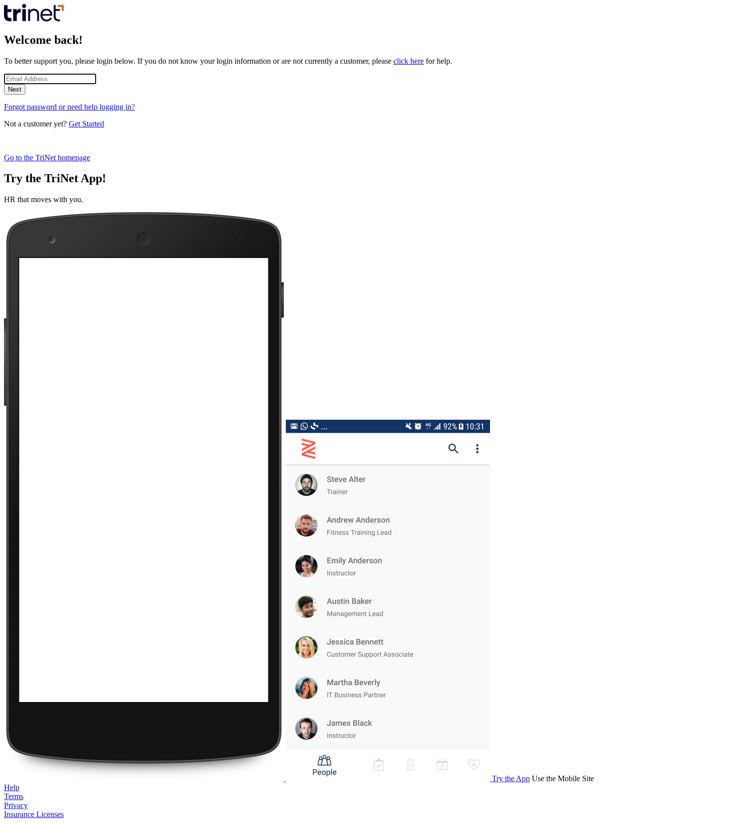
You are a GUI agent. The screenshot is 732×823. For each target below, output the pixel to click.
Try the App (511, 778)
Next (14, 89)
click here (408, 61)
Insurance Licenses (34, 814)
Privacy (16, 805)
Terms (13, 796)
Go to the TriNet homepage (47, 157)
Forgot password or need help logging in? (69, 107)
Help (11, 787)
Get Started (86, 123)
